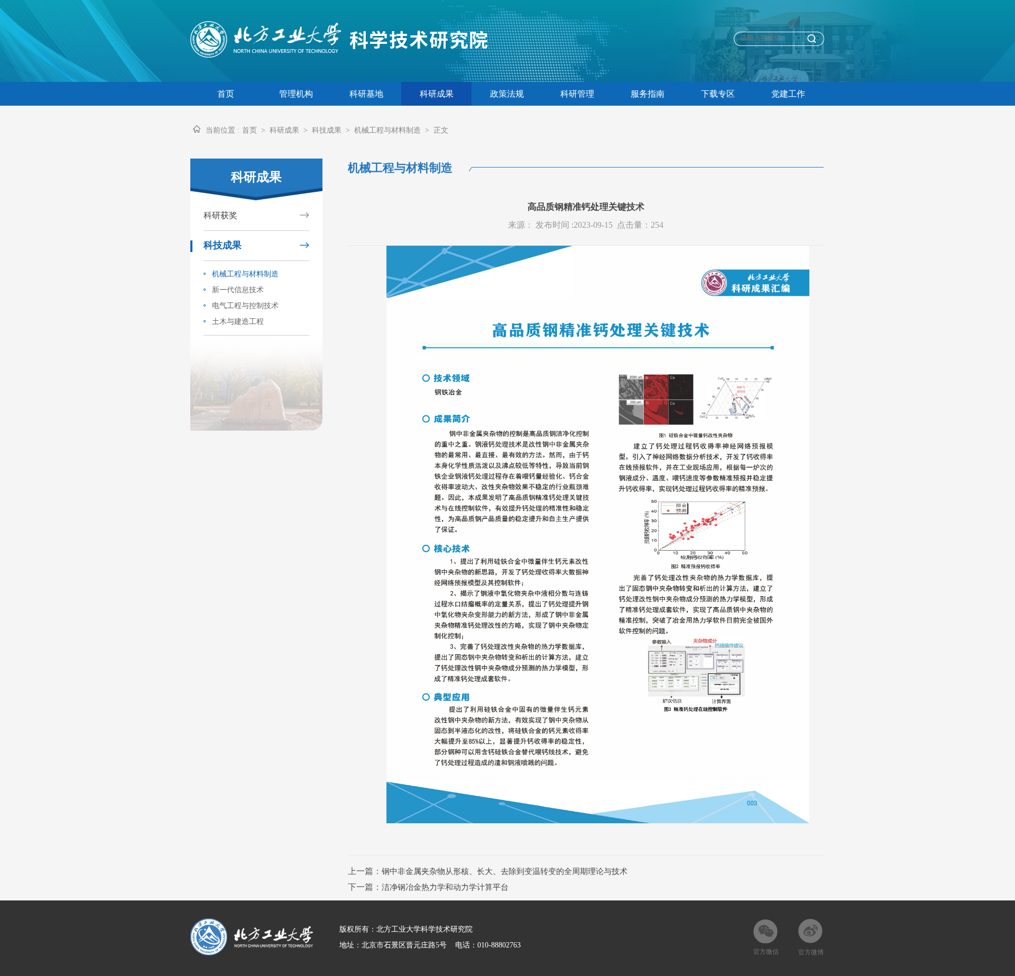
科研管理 (577, 93)
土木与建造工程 (236, 322)
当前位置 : (222, 130)
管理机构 (296, 93)
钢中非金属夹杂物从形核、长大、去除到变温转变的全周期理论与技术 (505, 871)
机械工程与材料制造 (243, 274)
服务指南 (648, 93)
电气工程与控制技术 (243, 306)
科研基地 (366, 93)
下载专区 (718, 93)
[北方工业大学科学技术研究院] (345, 54)
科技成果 (327, 130)
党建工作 (788, 93)
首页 (225, 93)
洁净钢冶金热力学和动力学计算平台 (445, 887)
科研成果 (437, 93)
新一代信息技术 (236, 290)
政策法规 (507, 93)
